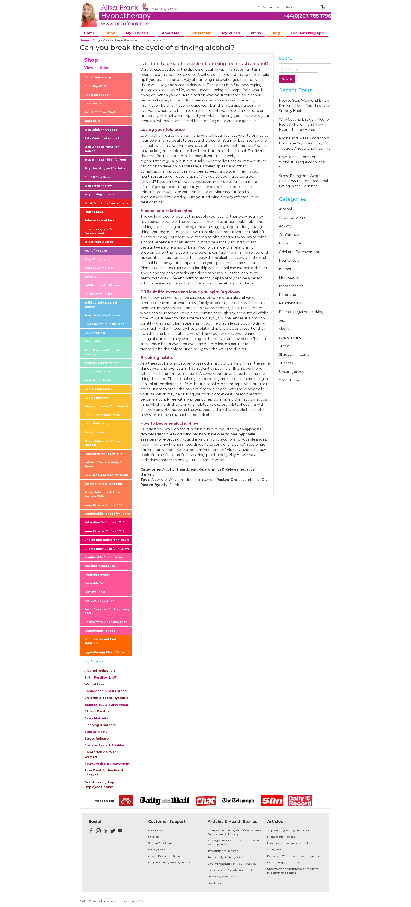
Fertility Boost (94, 592)
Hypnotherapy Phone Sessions (106, 652)
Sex (282, 320)
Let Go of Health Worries (102, 285)
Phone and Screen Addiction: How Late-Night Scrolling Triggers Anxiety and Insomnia (305, 143)
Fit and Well (92, 341)
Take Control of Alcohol (101, 138)
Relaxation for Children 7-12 (104, 522)
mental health (291, 286)
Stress (284, 346)
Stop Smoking (95, 732)
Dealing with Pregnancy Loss (105, 622)
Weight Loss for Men (99, 380)
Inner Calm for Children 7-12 (104, 531)
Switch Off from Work (100, 112)
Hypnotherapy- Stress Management (230, 870)
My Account (265, 7)
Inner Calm (92, 120)
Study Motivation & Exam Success (102, 443)
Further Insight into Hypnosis (226, 857)
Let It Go (90, 276)
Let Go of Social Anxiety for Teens (104, 464)
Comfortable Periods (99, 630)
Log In (279, 7)
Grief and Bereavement (299, 252)
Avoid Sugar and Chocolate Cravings (104, 352)
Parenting (287, 295)
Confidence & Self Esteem (106, 691)
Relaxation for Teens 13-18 (103, 453)
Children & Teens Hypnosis (106, 698)
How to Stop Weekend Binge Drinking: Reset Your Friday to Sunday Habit (304, 105)
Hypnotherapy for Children (284, 862)
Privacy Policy (157, 849)
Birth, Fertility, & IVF (100, 677)
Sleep (284, 329)
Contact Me (155, 830)
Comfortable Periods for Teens (107, 513)
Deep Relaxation (96, 103)
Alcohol (169, 469)
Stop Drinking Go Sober (101, 129)
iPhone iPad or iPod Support (165, 856)
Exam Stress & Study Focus (106, 705)
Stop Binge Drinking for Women (101, 149)
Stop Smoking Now (98, 185)
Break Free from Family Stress (106, 203)
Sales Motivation (98, 718)
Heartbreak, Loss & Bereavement (98, 231)
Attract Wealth (96, 711)
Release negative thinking (301, 312)
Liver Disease (215, 883)
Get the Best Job (96, 397)
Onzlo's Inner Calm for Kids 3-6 (106, 548)
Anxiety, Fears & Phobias (104, 745)
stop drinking (290, 337)
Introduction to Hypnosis (223, 850)
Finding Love (93, 211)
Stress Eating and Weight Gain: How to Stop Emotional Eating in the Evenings (303, 181)
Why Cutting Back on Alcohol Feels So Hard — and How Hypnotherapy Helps (304, 124)
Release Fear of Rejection (103, 220)
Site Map (153, 836)
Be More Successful (98, 388)
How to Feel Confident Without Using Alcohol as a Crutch (302, 162)
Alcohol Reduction (99, 671)
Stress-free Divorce (98, 241)
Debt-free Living (96, 423)
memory (286, 269)
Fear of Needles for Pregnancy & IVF (106, 611)
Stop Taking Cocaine (99, 194)
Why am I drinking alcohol (190, 480)
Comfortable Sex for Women (105, 557)
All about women (294, 218)
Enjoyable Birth (95, 583)
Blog (96, 40)
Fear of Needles (96, 250)
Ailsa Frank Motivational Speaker (103, 772)
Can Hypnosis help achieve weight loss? (232, 863)
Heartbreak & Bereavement (107, 764)
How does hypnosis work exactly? (287, 843)
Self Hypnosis (275, 849)
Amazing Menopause (99, 565)
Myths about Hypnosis (281, 836)
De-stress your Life (98, 294)
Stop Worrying (94, 259)
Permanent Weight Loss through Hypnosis (293, 856)
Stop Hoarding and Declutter (105, 168)
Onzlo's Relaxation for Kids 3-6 (106, 539)
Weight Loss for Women (101, 362)
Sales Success (94, 432)
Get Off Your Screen (99, 177)
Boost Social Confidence (102, 315)
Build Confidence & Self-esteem (101, 304)
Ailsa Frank (170, 485)
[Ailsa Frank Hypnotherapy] (139, 14)
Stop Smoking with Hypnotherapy (288, 830)
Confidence (289, 235)
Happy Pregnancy (97, 574)
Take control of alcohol (224, 444)
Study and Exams (294, 355)
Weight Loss (94, 684)
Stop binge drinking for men (201, 450)
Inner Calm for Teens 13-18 (103, 505)
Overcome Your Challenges (104, 324)
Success (286, 363)
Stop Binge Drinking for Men (105, 159)
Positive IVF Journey (99, 600)
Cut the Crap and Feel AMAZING (100, 641)
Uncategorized (292, 372)
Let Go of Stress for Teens (103, 483)
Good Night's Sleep (98, 86)
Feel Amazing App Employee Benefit (99, 784)
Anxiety (285, 226)
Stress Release (96, 738)
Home (84, 40)
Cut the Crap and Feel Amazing (177, 455)
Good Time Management (102, 415)
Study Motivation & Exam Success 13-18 (102, 494)
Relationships (209, 469)
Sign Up (291, 7)
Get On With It (94, 332)
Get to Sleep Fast (96, 95)
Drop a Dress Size (97, 371)
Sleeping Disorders (100, 725)
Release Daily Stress (99, 268)
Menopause (289, 278)
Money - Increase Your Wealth (106, 406)
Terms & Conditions (160, 843)
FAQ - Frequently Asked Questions (169, 862)
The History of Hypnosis (222, 876)
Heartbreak (187, 469)
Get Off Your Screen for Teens (106, 475)
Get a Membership (97, 77)
